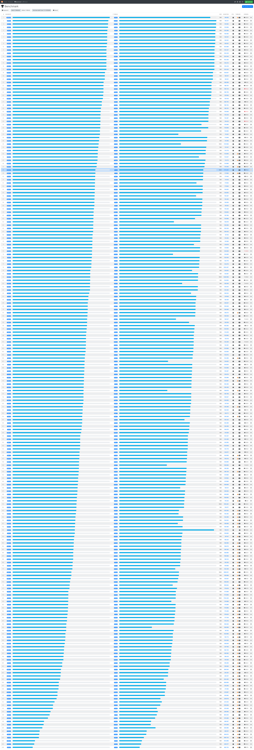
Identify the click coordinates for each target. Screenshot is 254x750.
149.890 (226, 494)
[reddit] (237, 2)
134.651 (226, 361)
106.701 (226, 85)
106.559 (226, 82)
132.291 (226, 345)
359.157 (226, 731)
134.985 (226, 367)
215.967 (226, 692)
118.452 (226, 199)
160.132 (226, 559)
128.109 (226, 299)
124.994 (226, 280)
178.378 (226, 620)
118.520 (226, 202)
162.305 (226, 569)
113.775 (226, 150)
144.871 (226, 452)
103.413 (226, 63)
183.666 (226, 633)
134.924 (226, 364)
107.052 (226, 95)
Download (249, 2)
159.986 (226, 556)
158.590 (226, 543)
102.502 (226, 33)
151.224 (227, 500)
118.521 (227, 205)
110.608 (226, 127)
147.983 (226, 478)
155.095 (226, 523)
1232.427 (226, 267)
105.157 (227, 76)
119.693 (226, 212)
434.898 (226, 740)
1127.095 (226, 144)
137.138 (227, 403)
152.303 (226, 510)
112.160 (227, 140)
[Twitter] (235, 2)
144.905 (226, 455)
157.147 (227, 536)
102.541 (226, 40)
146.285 (226, 468)
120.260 (226, 225)
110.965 (226, 131)
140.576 (226, 429)
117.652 (227, 183)
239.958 (226, 705)
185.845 (226, 643)
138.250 (226, 406)
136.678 (226, 390)
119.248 (226, 209)
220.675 (226, 698)
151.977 (227, 507)
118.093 (226, 192)
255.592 (226, 711)
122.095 (226, 254)
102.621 (226, 43)
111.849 (227, 137)
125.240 (226, 283)
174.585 (226, 604)
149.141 (227, 487)
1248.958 (226, 277)
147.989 (226, 481)
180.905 (226, 627)
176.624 (226, 614)
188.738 (226, 650)
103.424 (226, 69)
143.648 (226, 445)
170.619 (226, 588)
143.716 (226, 449)
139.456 (226, 423)
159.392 (226, 549)
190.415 (226, 656)
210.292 (226, 685)
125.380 (226, 290)
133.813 (226, 354)
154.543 (226, 520)
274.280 (226, 718)
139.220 (226, 416)
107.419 (226, 98)
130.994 (226, 329)
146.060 (226, 465)
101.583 (226, 24)
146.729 (226, 471)
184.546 (226, 640)
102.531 (226, 37)
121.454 (226, 238)
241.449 (226, 708)
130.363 (226, 325)
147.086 (226, 474)
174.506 (226, 601)
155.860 (226, 533)
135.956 (226, 377)
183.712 (226, 637)
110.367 (226, 118)
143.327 (226, 436)
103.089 (226, 46)
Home (5, 2)
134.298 (226, 358)
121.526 (227, 241)
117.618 (227, 179)
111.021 (227, 134)
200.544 (226, 669)
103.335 (226, 53)
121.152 (227, 234)
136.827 (226, 397)
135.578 (226, 374)
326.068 (226, 727)
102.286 (226, 30)
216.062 (226, 695)
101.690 (226, 27)
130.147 (226, 319)
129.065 (226, 309)
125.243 (226, 286)
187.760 (226, 646)
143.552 (226, 442)
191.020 (226, 659)
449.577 (226, 744)
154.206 (226, 517)
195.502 (226, 666)
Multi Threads (16, 10)
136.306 (226, 384)
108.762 (226, 105)
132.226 (226, 341)
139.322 (226, 419)
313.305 (226, 724)
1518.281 (226, 504)
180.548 (226, 624)
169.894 (226, 585)
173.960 (226, 594)
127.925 (226, 296)
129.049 (226, 306)
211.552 (227, 689)
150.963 (226, 497)
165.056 (226, 575)
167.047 (226, 578)
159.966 (226, 552)
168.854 (226, 582)
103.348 (226, 59)
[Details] (251, 17)
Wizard (26, 2)
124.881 (226, 273)
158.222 (226, 539)
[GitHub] (242, 2)
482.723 (226, 747)
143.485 (226, 439)
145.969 (226, 462)
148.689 (226, 484)
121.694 (226, 247)
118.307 (226, 196)
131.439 (226, 332)
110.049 (226, 111)
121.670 (226, 244)
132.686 (226, 348)
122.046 (226, 251)
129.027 (226, 303)
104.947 (226, 72)
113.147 (227, 147)
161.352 (226, 562)
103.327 (226, 50)
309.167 (226, 721)
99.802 (227, 17)
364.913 (226, 734)
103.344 (226, 56)
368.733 (226, 737)
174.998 (226, 607)
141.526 (226, 432)
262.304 (226, 715)
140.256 (226, 426)
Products (10, 2)
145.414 (226, 458)
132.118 (227, 338)
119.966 (226, 218)
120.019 (226, 221)
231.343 (226, 702)
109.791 (226, 108)
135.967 (226, 380)
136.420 (226, 387)
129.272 (226, 312)
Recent (56, 10)
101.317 (227, 20)
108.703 (226, 101)
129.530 (226, 316)
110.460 (226, 124)
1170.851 (226, 170)
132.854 (226, 351)
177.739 (226, 617)
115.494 (226, 166)
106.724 (226, 88)
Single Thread (26, 10)
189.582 (226, 653)
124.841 (226, 270)
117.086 (226, 173)
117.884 (226, 186)
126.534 (226, 293)
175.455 (226, 611)
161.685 (226, 565)
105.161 (227, 79)
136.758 (226, 393)
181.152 (227, 630)
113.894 (226, 153)
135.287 (226, 371)
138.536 (226, 410)
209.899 (226, 682)
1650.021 (226, 572)
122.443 (226, 257)
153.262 (226, 513)
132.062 (226, 335)
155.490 (226, 526)
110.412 (227, 121)
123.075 (226, 264)
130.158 (226, 322)
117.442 (227, 176)
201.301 (226, 672)
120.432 (226, 231)
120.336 (226, 228)
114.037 (226, 157)
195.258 (226, 663)
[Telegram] (240, 2)
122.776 (226, 260)
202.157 (226, 676)
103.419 (226, 66)
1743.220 (226, 598)
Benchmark (19, 2)
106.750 (226, 92)
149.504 (226, 491)
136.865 (226, 400)
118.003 (226, 189)
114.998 (226, 163)
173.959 (226, 591)
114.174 (227, 160)
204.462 (226, 679)
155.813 (226, 530)
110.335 (226, 114)
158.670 (226, 546)
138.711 (227, 413)
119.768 (226, 215)
